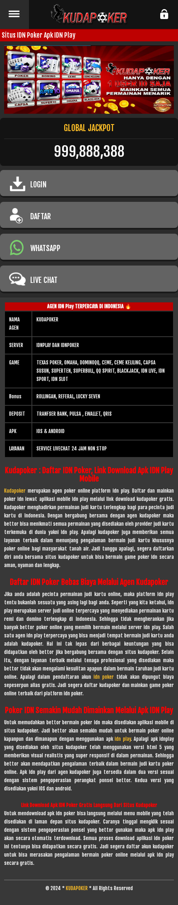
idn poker (104, 677)
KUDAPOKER (77, 888)
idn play (123, 739)
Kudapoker (15, 491)
